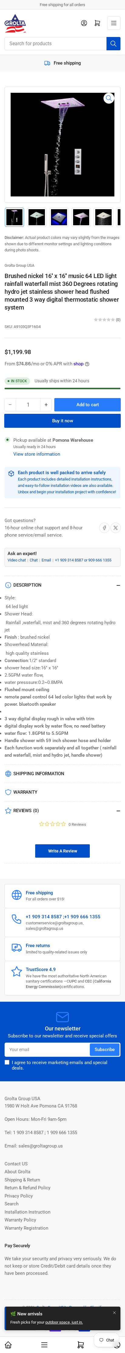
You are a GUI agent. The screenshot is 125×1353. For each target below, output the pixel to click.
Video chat (17, 560)
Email (47, 560)
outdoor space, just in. (64, 1322)
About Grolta (17, 1171)
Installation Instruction (27, 1212)
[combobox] (62, 43)
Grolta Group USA (19, 265)
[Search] (113, 43)
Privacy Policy (19, 1196)
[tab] (62, 851)
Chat (34, 560)
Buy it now (62, 421)
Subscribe (105, 1049)
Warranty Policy (20, 1220)
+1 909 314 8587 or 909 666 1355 (83, 560)
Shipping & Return (22, 1180)
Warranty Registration (26, 1228)
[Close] (114, 1312)
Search (12, 1204)
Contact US (16, 1164)
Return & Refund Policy (27, 1188)
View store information (36, 454)
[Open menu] (113, 23)
